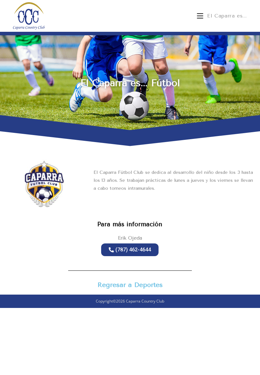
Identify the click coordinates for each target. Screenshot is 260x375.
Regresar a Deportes (130, 285)
